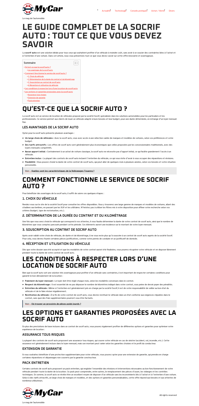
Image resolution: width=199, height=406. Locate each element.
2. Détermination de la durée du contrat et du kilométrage (51, 79)
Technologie (120, 10)
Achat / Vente (158, 10)
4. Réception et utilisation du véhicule (43, 85)
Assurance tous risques (37, 94)
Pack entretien (34, 100)
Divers (172, 10)
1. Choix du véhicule (36, 76)
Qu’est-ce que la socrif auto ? (38, 67)
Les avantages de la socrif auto (40, 70)
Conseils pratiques (138, 10)
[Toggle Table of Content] (75, 63)
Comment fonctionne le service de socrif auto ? (46, 73)
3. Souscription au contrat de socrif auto (44, 82)
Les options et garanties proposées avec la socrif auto (49, 91)
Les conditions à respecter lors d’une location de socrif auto (51, 88)
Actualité (106, 10)
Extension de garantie (36, 97)
